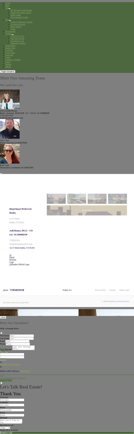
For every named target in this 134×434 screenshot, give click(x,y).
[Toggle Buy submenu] (10, 20)
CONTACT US (17, 36)
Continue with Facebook (10, 364)
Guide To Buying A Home (21, 22)
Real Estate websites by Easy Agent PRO (16, 303)
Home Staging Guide (19, 17)
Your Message (6, 349)
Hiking (8, 67)
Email (2, 341)
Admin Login (124, 290)
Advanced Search (17, 24)
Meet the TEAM (17, 38)
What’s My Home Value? (20, 13)
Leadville (9, 50)
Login (12, 29)
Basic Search (15, 27)
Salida (7, 57)
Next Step (4, 352)
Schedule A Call (17, 41)
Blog (7, 5)
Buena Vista (10, 48)
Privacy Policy (100, 290)
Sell (6, 8)
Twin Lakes (10, 53)
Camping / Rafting (13, 60)
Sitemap (113, 290)
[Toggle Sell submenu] (9, 8)
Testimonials (10, 31)
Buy (7, 20)
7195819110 (14, 240)
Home (7, 3)
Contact (8, 34)
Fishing (8, 64)
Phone (2, 344)
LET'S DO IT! (6, 380)
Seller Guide (15, 15)
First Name (4, 336)
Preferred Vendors (17, 43)
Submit (3, 359)
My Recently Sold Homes (21, 10)
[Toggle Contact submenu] (13, 34)
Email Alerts (10, 45)
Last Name (4, 338)
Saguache (9, 55)
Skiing (8, 62)
